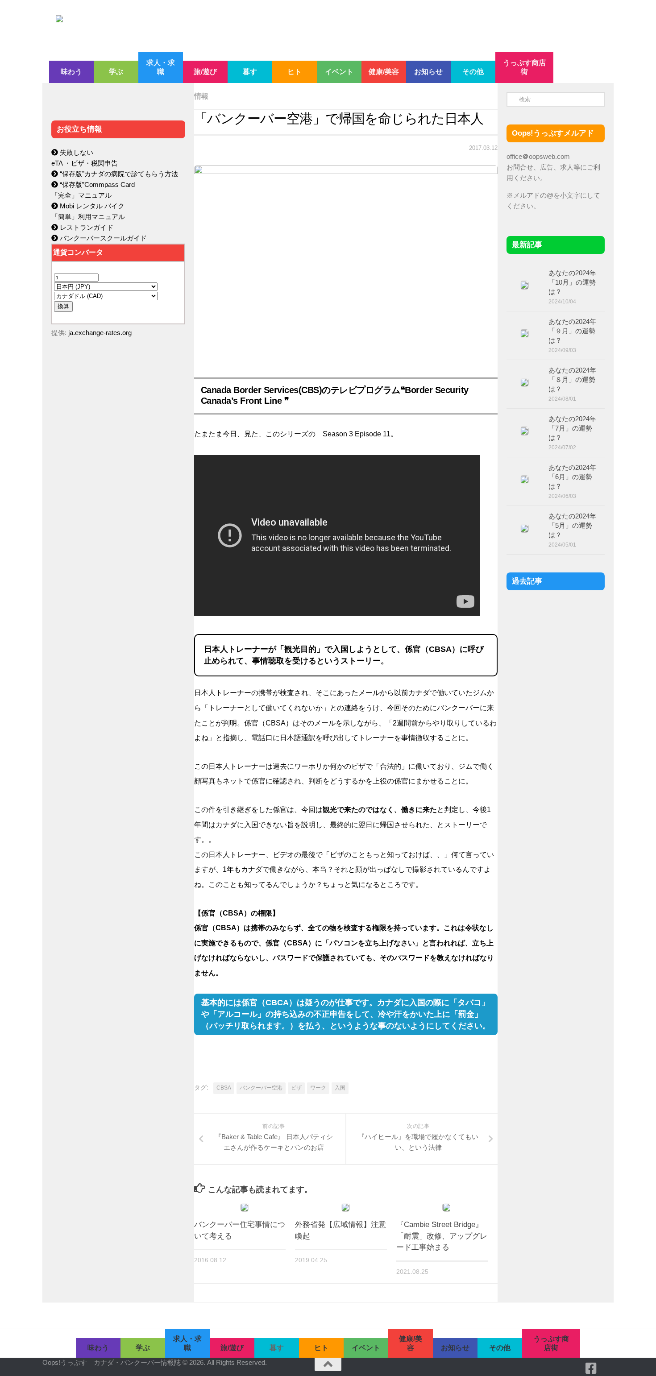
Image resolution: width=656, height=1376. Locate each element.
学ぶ (116, 71)
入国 (340, 1088)
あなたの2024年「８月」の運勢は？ (572, 379)
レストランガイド (85, 227)
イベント (339, 71)
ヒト (294, 71)
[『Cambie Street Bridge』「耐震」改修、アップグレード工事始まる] (446, 1207)
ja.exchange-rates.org (100, 332)
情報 (201, 96)
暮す (250, 71)
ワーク (318, 1088)
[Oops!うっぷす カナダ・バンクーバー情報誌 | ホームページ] (255, 26)
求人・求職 (160, 67)
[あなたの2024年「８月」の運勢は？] (524, 382)
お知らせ (428, 71)
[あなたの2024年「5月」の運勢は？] (524, 528)
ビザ (296, 1088)
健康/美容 (384, 71)
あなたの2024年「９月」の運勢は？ (572, 331)
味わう (71, 71)
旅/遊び (205, 71)
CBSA (223, 1088)
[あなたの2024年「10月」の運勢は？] (524, 285)
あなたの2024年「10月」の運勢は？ (572, 282)
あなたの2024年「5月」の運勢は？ (572, 525)
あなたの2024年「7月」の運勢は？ (572, 428)
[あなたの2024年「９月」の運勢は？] (524, 333)
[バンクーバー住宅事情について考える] (244, 1207)
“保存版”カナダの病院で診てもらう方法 (118, 174)
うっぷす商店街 (524, 67)
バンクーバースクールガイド (102, 238)
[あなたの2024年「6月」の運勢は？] (524, 479)
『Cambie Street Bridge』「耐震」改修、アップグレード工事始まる (441, 1236)
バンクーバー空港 (261, 1088)
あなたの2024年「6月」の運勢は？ (572, 477)
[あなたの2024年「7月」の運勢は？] (524, 431)
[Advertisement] (118, 533)
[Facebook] (591, 1368)
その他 (473, 71)
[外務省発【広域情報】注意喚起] (345, 1207)
